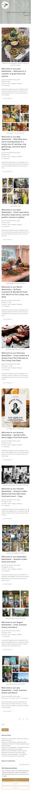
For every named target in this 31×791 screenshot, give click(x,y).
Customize (15, 783)
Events (5, 83)
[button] (29, 21)
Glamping (19, 83)
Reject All (15, 787)
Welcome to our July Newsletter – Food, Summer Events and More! (14, 690)
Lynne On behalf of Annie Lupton (11, 79)
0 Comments (6, 85)
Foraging (13, 83)
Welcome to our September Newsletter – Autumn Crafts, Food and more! (14, 559)
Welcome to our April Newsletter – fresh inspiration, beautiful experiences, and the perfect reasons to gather (15, 213)
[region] (15, 778)
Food (9, 83)
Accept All (15, 779)
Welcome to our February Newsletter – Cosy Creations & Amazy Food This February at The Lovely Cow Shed (15, 357)
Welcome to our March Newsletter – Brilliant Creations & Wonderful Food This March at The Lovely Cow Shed (15, 292)
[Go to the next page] (27, 719)
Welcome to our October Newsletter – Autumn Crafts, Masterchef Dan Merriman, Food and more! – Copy (14, 492)
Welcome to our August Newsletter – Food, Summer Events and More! (14, 624)
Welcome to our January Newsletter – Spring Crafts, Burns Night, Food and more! (15, 435)
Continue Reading (8, 98)
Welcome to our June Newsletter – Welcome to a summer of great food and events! (14, 72)
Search (3, 724)
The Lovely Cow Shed (21, 4)
